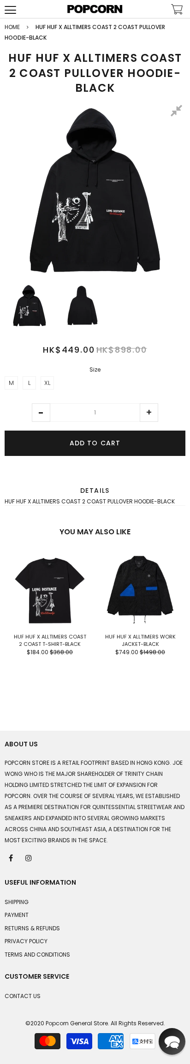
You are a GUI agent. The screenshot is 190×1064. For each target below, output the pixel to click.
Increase (149, 412)
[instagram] (29, 857)
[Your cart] (177, 10)
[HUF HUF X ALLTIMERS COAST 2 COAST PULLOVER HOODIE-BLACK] (29, 306)
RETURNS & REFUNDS (32, 928)
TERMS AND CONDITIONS (37, 954)
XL (47, 382)
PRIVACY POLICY (26, 941)
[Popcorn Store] (95, 9)
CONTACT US (23, 996)
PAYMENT (17, 915)
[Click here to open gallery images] (178, 112)
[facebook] (11, 857)
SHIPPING (17, 902)
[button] (41, 412)
